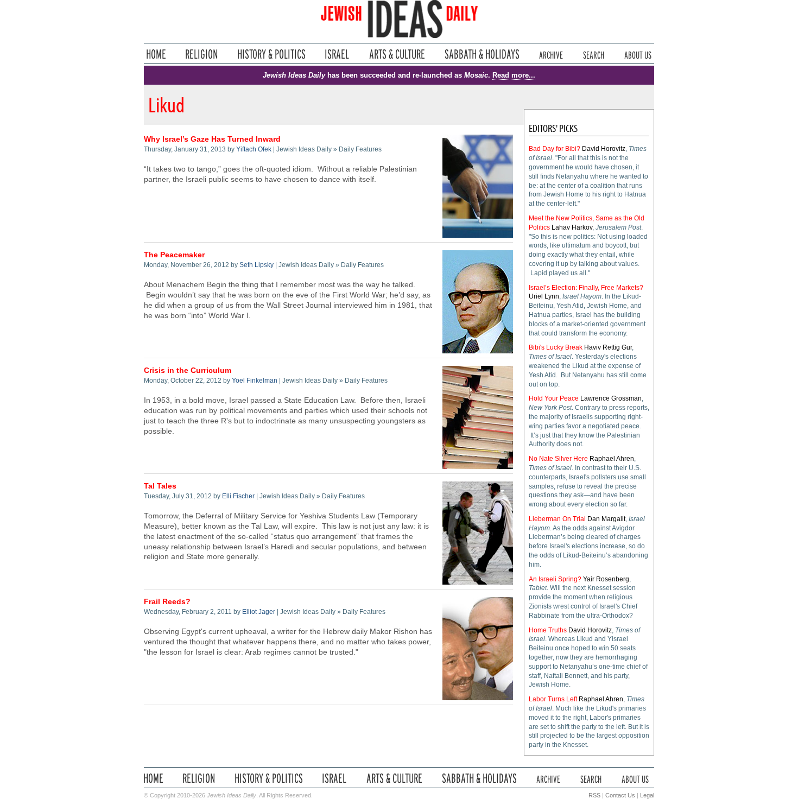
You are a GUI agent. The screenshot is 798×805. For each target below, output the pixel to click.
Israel (337, 54)
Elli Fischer (238, 496)
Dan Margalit (606, 519)
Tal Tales (160, 486)
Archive (551, 54)
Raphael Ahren (612, 458)
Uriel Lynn (544, 296)
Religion (202, 54)
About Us (637, 54)
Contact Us (620, 795)
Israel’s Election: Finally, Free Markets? (586, 287)
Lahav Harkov (572, 227)
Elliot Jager (258, 612)
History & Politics (271, 54)
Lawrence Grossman (611, 398)
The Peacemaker (174, 255)
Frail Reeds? (167, 602)
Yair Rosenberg (606, 579)
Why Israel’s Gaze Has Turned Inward (212, 139)
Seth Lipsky (256, 265)
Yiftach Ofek (253, 149)
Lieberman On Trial (557, 519)
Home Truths (548, 630)
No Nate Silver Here (558, 458)
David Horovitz (603, 149)
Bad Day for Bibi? (554, 149)
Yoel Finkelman (254, 380)
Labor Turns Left (553, 699)
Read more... (513, 75)
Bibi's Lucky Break (555, 347)
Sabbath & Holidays (482, 54)
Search (593, 54)
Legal (647, 795)
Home (156, 54)
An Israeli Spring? (555, 579)
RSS (594, 795)
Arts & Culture (397, 54)
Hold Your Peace (554, 398)
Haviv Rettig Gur (608, 347)
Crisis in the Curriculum (187, 370)
